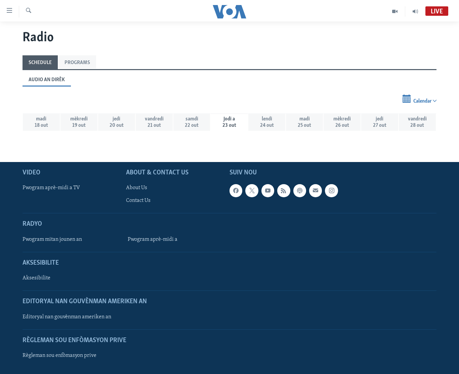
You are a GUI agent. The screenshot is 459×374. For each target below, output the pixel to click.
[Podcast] (299, 190)
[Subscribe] (315, 190)
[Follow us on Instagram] (331, 190)
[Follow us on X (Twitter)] (251, 190)
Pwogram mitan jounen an (52, 239)
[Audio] (415, 11)
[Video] (395, 11)
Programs (77, 62)
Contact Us (138, 200)
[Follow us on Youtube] (267, 190)
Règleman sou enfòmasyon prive (59, 355)
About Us (136, 188)
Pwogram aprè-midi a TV (51, 188)
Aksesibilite (36, 278)
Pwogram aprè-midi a (152, 239)
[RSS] (283, 190)
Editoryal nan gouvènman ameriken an (67, 316)
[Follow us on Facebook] (236, 190)
